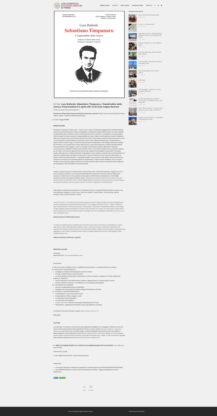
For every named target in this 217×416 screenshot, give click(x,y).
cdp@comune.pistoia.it (65, 355)
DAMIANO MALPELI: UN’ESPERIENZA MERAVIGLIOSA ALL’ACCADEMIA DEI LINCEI (150, 35)
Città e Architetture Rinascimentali (148, 15)
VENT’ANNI (141, 80)
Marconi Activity (74, 110)
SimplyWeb (141, 411)
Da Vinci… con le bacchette (146, 24)
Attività (66, 110)
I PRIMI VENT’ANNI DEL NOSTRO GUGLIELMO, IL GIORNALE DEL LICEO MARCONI (150, 100)
